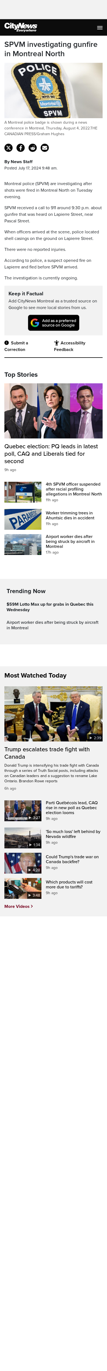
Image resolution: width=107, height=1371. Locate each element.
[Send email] (45, 148)
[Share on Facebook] (20, 148)
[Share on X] (8, 148)
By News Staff (18, 162)
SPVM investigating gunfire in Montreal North (51, 49)
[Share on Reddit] (33, 148)
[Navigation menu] (100, 27)
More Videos (17, 906)
